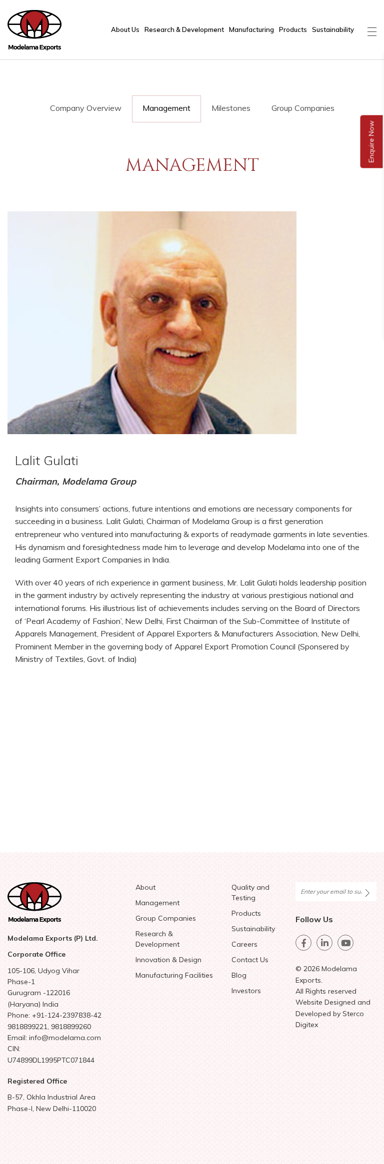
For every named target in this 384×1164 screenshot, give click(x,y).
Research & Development (184, 29)
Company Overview (86, 108)
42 (98, 1015)
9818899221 (28, 1026)
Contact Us (250, 959)
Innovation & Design (169, 959)
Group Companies (303, 108)
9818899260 (71, 1026)
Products (293, 29)
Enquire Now (371, 142)
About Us (125, 29)
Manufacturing (251, 29)
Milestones (231, 108)
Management (166, 108)
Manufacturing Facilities (174, 975)
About (146, 887)
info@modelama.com (65, 1037)
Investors (246, 990)
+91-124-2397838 (61, 1015)
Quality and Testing (251, 892)
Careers (245, 944)
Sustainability (333, 29)
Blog (239, 975)
